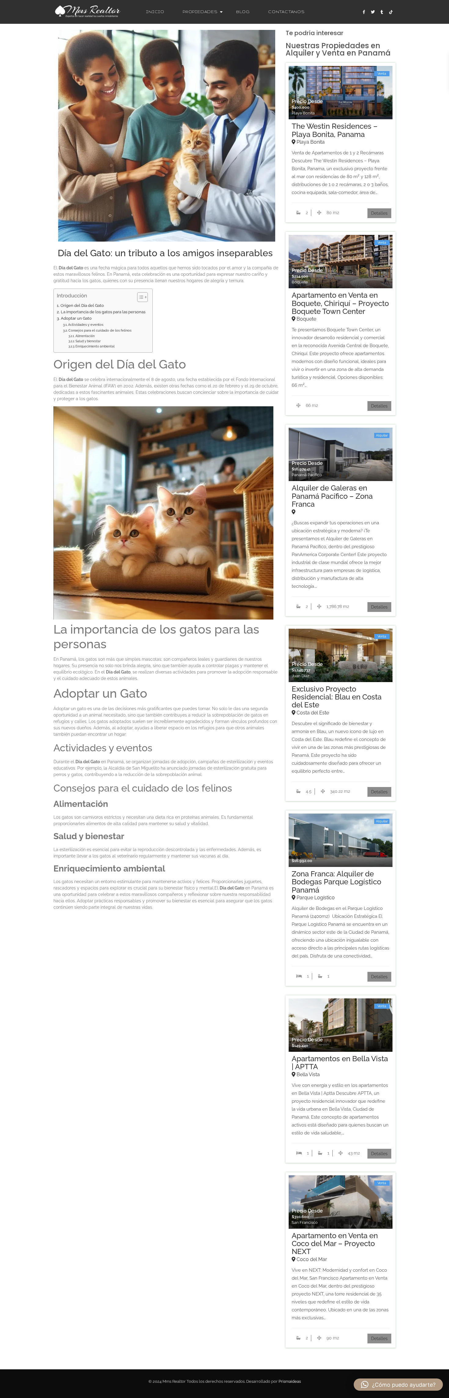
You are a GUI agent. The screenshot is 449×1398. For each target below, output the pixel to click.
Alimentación (85, 336)
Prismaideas (290, 1381)
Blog (243, 12)
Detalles (379, 213)
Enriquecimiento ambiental (95, 346)
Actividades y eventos (85, 324)
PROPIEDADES (200, 12)
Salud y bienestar (88, 341)
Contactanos (286, 12)
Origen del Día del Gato (82, 305)
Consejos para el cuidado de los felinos (99, 330)
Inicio (155, 12)
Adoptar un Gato (76, 318)
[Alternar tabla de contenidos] (139, 297)
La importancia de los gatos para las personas (103, 312)
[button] (398, 1384)
